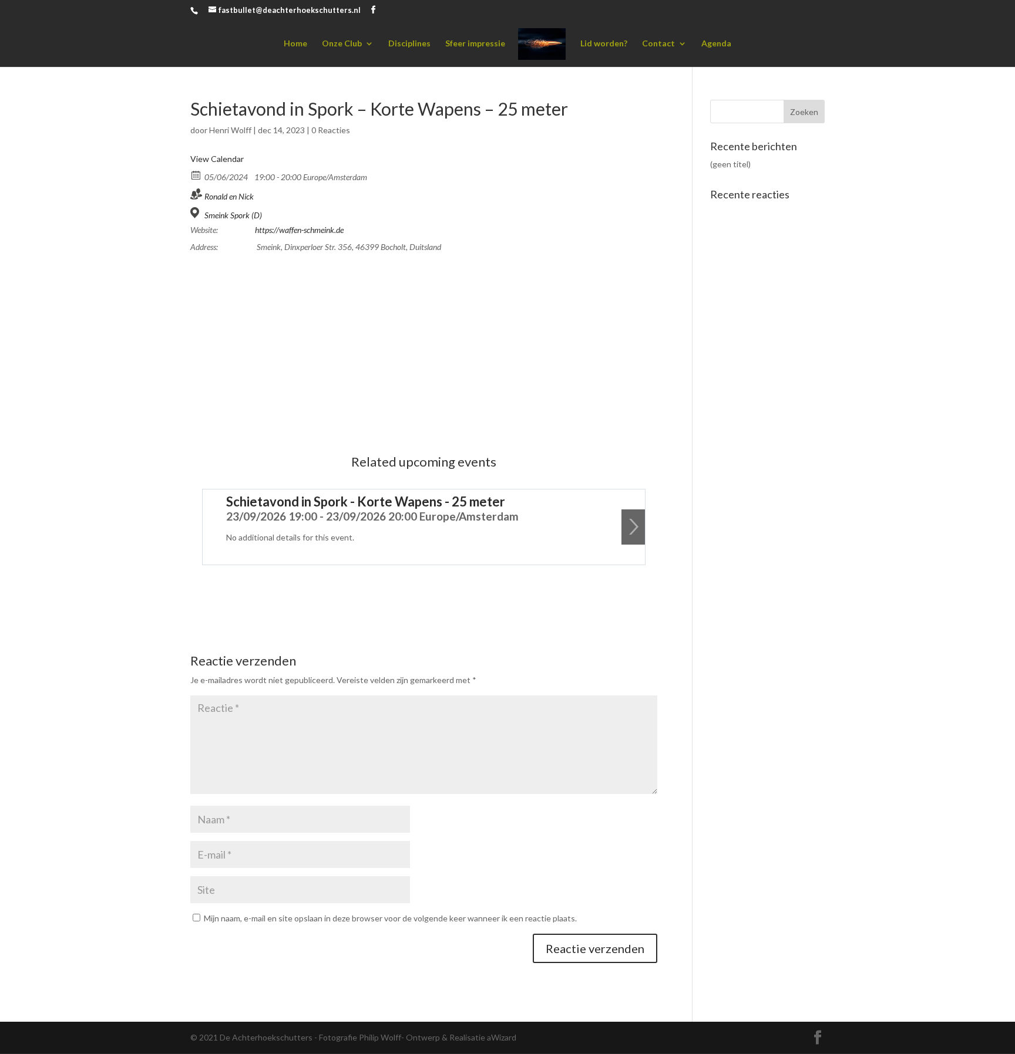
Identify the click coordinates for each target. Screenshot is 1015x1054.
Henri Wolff (230, 130)
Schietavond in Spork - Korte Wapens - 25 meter (365, 501)
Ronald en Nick (229, 196)
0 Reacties (330, 130)
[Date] (196, 174)
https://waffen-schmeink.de (299, 230)
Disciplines (409, 43)
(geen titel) (730, 164)
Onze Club (342, 43)
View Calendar (217, 159)
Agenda (716, 43)
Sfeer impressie (475, 43)
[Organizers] (196, 194)
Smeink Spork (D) (233, 215)
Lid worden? (603, 43)
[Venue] (196, 212)
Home (295, 43)
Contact (658, 43)
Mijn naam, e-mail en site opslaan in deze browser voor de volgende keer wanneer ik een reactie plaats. (390, 918)
